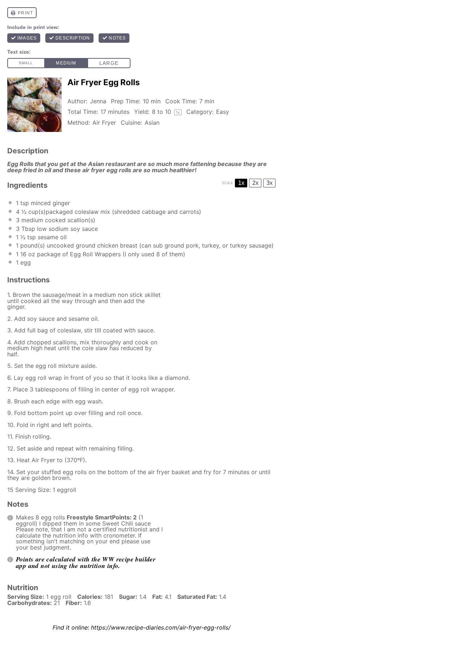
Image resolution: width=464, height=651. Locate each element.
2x (255, 183)
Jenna (98, 101)
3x (269, 183)
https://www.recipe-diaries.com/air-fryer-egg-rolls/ (161, 627)
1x (241, 183)
